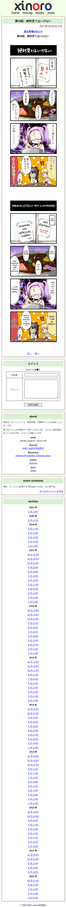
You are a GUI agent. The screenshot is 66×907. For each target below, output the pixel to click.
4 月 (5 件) (33, 589)
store (51, 13)
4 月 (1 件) (33, 692)
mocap (28, 13)
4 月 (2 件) (33, 533)
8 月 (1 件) (33, 529)
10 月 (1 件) (33, 670)
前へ (37, 353)
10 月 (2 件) (33, 563)
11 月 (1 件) (33, 614)
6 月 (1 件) (33, 520)
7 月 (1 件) (33, 777)
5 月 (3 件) (33, 640)
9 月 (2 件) (33, 567)
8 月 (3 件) (33, 627)
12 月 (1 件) (33, 610)
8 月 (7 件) (33, 773)
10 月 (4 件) (33, 816)
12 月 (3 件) (33, 756)
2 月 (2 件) (33, 541)
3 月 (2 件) (33, 537)
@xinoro (33, 463)
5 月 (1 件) (33, 584)
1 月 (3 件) (33, 546)
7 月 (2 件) (33, 726)
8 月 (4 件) (33, 820)
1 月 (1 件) (33, 653)
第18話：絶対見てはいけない (33, 21)
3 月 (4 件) (33, 739)
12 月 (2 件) (33, 554)
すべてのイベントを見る (51, 491)
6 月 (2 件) (33, 580)
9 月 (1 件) (33, 623)
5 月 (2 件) (33, 687)
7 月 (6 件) (33, 679)
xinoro (33, 470)
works (40, 13)
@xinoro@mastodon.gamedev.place (33, 455)
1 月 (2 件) (33, 602)
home (15, 13)
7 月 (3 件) (33, 576)
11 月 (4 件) (33, 760)
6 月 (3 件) (33, 636)
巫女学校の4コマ (33, 31)
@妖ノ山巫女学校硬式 (33, 448)
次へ (29, 353)
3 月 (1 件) (33, 511)
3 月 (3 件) (33, 795)
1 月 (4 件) (33, 803)
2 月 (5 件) (33, 743)
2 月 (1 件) (33, 597)
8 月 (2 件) (33, 572)
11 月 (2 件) (33, 559)
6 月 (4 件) (33, 782)
